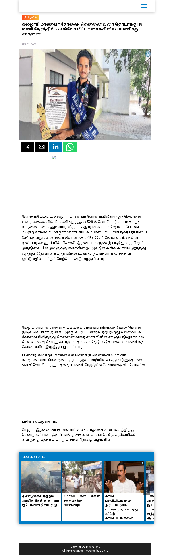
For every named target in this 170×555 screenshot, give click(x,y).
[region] (55, 292)
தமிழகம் (30, 17)
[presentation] (146, 491)
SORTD (104, 551)
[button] (27, 147)
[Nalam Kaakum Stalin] (85, 209)
